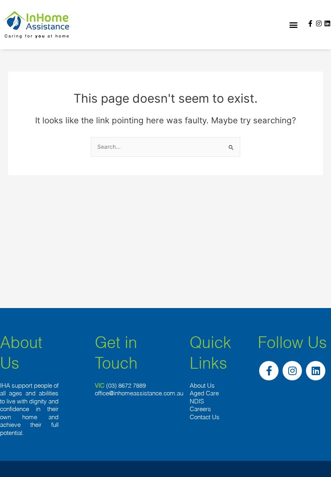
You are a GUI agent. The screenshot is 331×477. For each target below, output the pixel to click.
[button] (293, 25)
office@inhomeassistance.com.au (139, 393)
